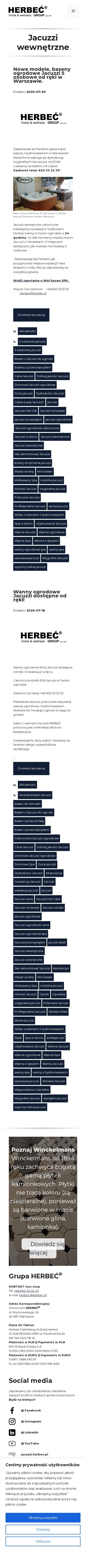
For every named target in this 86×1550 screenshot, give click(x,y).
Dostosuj (43, 1530)
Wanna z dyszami (46, 540)
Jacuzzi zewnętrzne (29, 445)
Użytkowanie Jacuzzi (51, 523)
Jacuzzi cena (24, 899)
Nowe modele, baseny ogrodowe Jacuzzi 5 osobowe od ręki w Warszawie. (42, 75)
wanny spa (56, 549)
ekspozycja (54, 873)
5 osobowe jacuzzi (28, 350)
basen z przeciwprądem (32, 829)
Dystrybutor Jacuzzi (50, 393)
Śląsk (18, 1037)
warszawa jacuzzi (27, 558)
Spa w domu (24, 523)
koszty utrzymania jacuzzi (33, 463)
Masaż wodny (24, 471)
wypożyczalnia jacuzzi (30, 567)
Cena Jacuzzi (24, 376)
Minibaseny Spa (26, 480)
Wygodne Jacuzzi (55, 558)
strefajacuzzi (55, 1037)
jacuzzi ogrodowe (58, 419)
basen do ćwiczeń (28, 803)
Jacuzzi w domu (26, 436)
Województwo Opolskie (32, 1089)
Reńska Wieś (58, 1011)
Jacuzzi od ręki (53, 907)
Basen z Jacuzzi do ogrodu (34, 359)
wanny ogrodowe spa (30, 549)
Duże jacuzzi (24, 393)
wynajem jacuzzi (55, 1098)
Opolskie (58, 994)
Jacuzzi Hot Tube (48, 899)
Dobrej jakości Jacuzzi (52, 376)
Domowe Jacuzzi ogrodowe (35, 384)
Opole (44, 994)
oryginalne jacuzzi (52, 488)
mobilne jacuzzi (51, 480)
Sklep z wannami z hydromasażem (39, 514)
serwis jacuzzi (58, 506)
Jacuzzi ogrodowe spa (31, 933)
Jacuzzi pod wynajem (30, 942)
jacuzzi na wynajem (28, 419)
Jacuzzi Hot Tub (26, 410)
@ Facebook (31, 1410)
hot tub (49, 881)
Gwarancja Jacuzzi (28, 881)
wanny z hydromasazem (50, 1072)
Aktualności (27, 331)
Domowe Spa (25, 864)
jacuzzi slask (57, 942)
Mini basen (44, 471)
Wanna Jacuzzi (25, 532)
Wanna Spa (23, 540)
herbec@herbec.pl (33, 293)
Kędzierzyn (61, 968)
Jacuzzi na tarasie (52, 410)
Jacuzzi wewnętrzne (55, 436)
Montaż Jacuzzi (25, 488)
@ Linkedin (29, 1432)
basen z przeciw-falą (29, 821)
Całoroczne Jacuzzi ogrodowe (37, 838)
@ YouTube (30, 1443)
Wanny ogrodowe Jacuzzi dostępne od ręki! (40, 596)
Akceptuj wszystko (43, 1518)
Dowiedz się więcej (31, 315)
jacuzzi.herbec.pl (34, 1454)
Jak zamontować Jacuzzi (32, 454)
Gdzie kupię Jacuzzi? (29, 402)
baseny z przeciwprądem (33, 367)
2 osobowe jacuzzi (32, 341)
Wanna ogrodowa (52, 532)
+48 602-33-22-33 (26, 1290)
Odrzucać (43, 1541)
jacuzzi (52, 402)
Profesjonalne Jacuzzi (30, 506)
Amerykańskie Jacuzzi (35, 795)
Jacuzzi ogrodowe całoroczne (37, 428)
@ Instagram (31, 1421)
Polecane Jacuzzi (27, 497)
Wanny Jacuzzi (52, 1063)
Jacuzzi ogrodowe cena (32, 925)
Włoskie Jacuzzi (53, 1081)
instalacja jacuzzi (26, 890)
